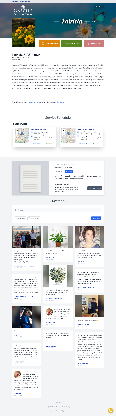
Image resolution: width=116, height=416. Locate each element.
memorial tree (33, 102)
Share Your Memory (95, 188)
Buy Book (69, 171)
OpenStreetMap (60, 411)
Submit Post (96, 218)
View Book (59, 171)
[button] (22, 133)
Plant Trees (49, 143)
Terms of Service (63, 408)
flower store (61, 102)
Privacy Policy (52, 408)
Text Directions (36, 143)
